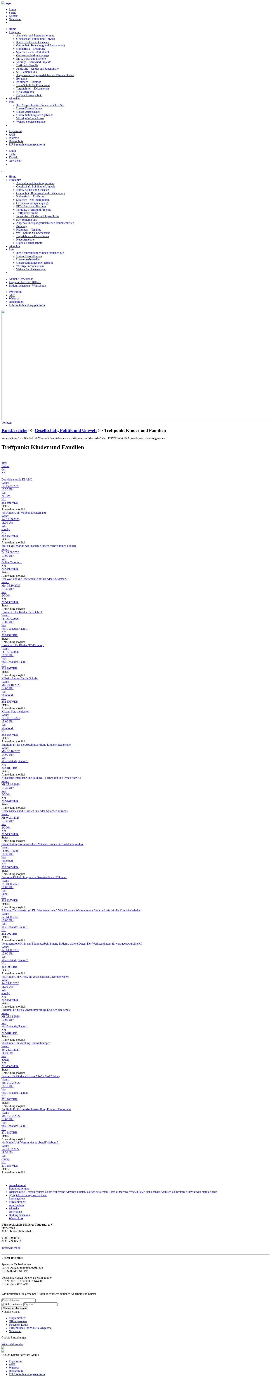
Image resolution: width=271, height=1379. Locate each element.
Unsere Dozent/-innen (29, 108)
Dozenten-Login (18, 1324)
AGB (12, 134)
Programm (15, 32)
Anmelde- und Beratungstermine (35, 35)
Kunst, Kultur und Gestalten (32, 42)
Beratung (21, 78)
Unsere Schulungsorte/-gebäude (34, 115)
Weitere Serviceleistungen (31, 121)
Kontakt (13, 15)
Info (11, 101)
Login (12, 9)
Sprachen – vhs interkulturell (33, 52)
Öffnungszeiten (18, 1321)
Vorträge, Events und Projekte (33, 62)
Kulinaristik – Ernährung (30, 48)
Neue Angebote (25, 91)
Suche (12, 12)
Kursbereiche (14, 430)
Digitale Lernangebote (29, 95)
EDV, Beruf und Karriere (31, 58)
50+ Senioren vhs (26, 71)
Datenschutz (16, 141)
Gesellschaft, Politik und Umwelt (35, 38)
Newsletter (15, 19)
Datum (5, 466)
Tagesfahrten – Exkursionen (32, 88)
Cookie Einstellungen (14, 1337)
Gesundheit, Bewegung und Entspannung (40, 45)
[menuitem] (139, 9)
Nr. (3, 472)
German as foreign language (32, 55)
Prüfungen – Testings (28, 81)
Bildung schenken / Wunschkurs (27, 285)
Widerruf (14, 137)
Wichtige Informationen (30, 118)
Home (12, 28)
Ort (3, 469)
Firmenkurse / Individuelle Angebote (30, 1327)
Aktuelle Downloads (21, 278)
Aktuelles (14, 98)
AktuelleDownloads (15, 1210)
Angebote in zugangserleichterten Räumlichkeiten (45, 75)
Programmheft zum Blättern (25, 282)
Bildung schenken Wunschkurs (19, 1216)
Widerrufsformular (12, 1344)
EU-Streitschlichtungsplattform (27, 144)
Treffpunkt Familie (27, 65)
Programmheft (17, 1318)
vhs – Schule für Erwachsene (33, 85)
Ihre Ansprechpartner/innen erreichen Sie (40, 105)
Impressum (15, 131)
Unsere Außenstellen (28, 111)
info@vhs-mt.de (10, 1247)
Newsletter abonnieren (15, 1308)
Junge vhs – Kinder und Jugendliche (37, 68)
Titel (4, 462)
